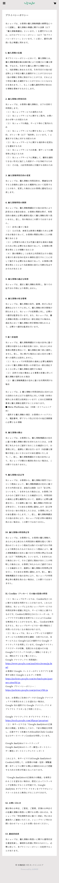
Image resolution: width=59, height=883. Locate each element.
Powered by (26, 869)
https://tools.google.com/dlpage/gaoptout (26, 720)
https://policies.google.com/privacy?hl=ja (26, 690)
